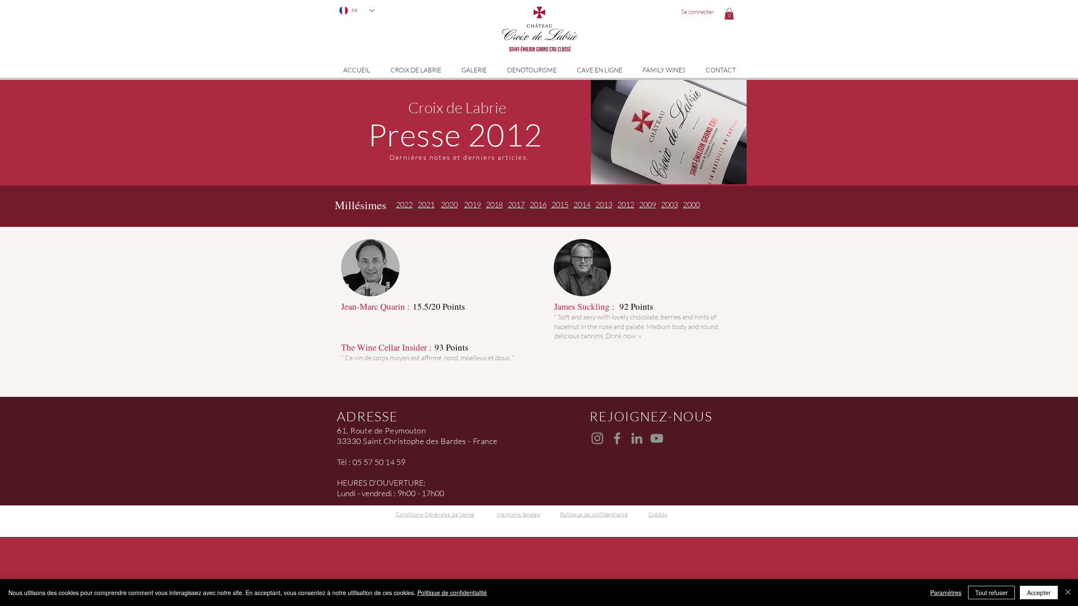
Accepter (1039, 592)
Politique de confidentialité (452, 592)
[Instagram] (597, 438)
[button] (729, 13)
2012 (625, 204)
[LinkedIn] (637, 438)
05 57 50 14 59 (379, 462)
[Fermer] (1068, 592)
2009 (647, 204)
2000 (691, 204)
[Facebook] (617, 438)
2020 (449, 204)
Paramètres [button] (945, 592)
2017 (516, 204)
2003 (669, 204)
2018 (494, 204)
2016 (538, 204)
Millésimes (361, 205)
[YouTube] (656, 438)
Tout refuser (991, 592)
